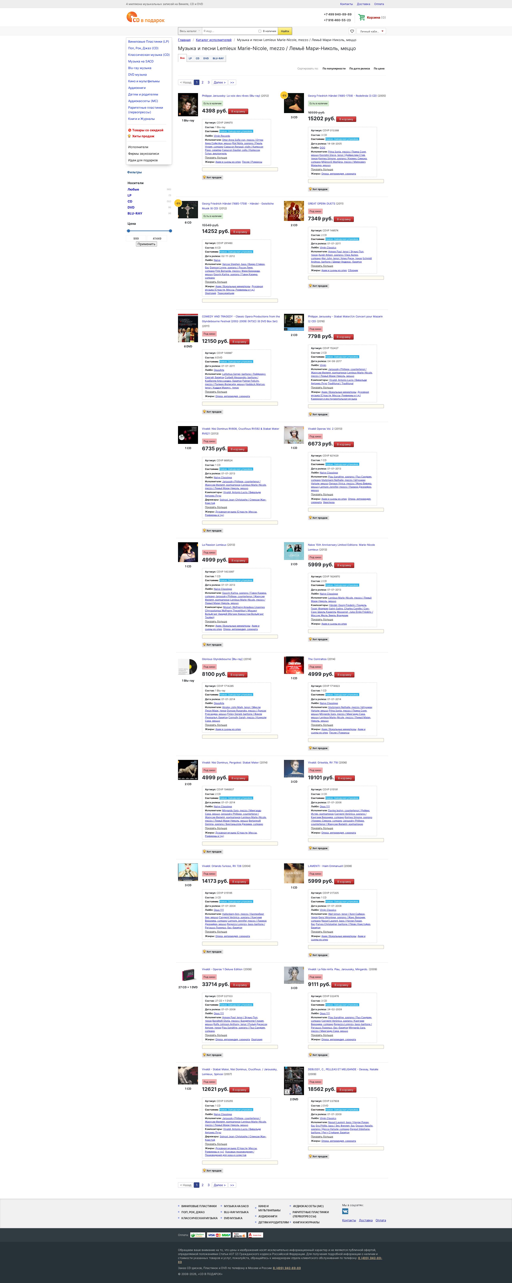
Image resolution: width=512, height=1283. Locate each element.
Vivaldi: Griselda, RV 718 (323, 762)
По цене (379, 68)
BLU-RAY (218, 58)
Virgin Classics (328, 247)
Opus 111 (325, 806)
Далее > (220, 82)
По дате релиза (359, 68)
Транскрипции (225, 293)
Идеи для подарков (143, 160)
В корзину (238, 111)
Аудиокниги (137, 88)
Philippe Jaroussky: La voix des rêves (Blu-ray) (231, 95)
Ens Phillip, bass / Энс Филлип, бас (335, 1125)
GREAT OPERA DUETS (322, 203)
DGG (322, 147)
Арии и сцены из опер (228, 161)
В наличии (269, 31)
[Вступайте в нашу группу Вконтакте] (345, 1211)
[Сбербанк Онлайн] (197, 1235)
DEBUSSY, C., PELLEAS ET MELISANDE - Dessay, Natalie (343, 1069)
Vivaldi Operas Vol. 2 (321, 428)
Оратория (210, 293)
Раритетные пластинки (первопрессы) (145, 110)
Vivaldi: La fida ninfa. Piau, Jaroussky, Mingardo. (338, 969)
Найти (285, 31)
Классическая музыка (199, 1218)
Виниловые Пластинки (199, 1206)
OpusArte (219, 369)
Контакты (346, 4)
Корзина (376, 17)
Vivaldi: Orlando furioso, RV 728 (222, 866)
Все (182, 57)
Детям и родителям (143, 94)
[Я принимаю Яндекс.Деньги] (239, 1235)
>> (232, 82)
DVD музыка (137, 74)
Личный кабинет (371, 31)
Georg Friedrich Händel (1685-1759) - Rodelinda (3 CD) (343, 95)
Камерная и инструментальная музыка (334, 398)
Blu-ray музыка (139, 68)
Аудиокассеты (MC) (143, 101)
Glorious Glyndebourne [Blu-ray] (222, 659)
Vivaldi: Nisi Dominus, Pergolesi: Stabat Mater (231, 762)
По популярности (334, 68)
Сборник (353, 270)
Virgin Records (222, 135)
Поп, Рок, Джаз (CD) (143, 48)
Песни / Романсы (252, 161)
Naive (217, 260)
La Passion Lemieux (214, 544)
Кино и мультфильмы (144, 81)
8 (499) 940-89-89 (287, 1268)
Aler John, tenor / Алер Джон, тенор (341, 258)
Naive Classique (223, 477)
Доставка (363, 4)
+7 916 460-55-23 (337, 20)
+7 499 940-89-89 (338, 14)
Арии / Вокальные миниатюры (232, 286)
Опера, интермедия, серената (338, 173)
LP (190, 58)
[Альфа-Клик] (255, 1235)
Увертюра (329, 502)
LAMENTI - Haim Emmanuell (326, 866)
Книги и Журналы (141, 119)
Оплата (379, 4)
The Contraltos (317, 659)
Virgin (323, 365)
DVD (206, 58)
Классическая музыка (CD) (149, 55)
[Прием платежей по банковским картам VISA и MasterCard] (219, 1235)
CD (197, 58)
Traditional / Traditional (340, 383)
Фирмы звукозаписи (143, 153)
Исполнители (138, 147)
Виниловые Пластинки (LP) (148, 41)
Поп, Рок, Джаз (192, 1212)
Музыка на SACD (141, 61)
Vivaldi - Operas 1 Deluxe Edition (222, 969)
